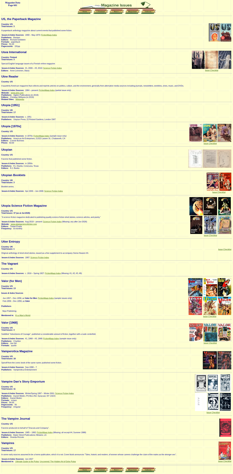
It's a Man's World (22, 315)
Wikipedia (20, 99)
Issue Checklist (211, 70)
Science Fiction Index (52, 68)
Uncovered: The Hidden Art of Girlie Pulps (58, 462)
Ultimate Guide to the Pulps (27, 462)
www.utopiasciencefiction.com (24, 224)
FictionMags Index (49, 35)
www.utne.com (17, 93)
